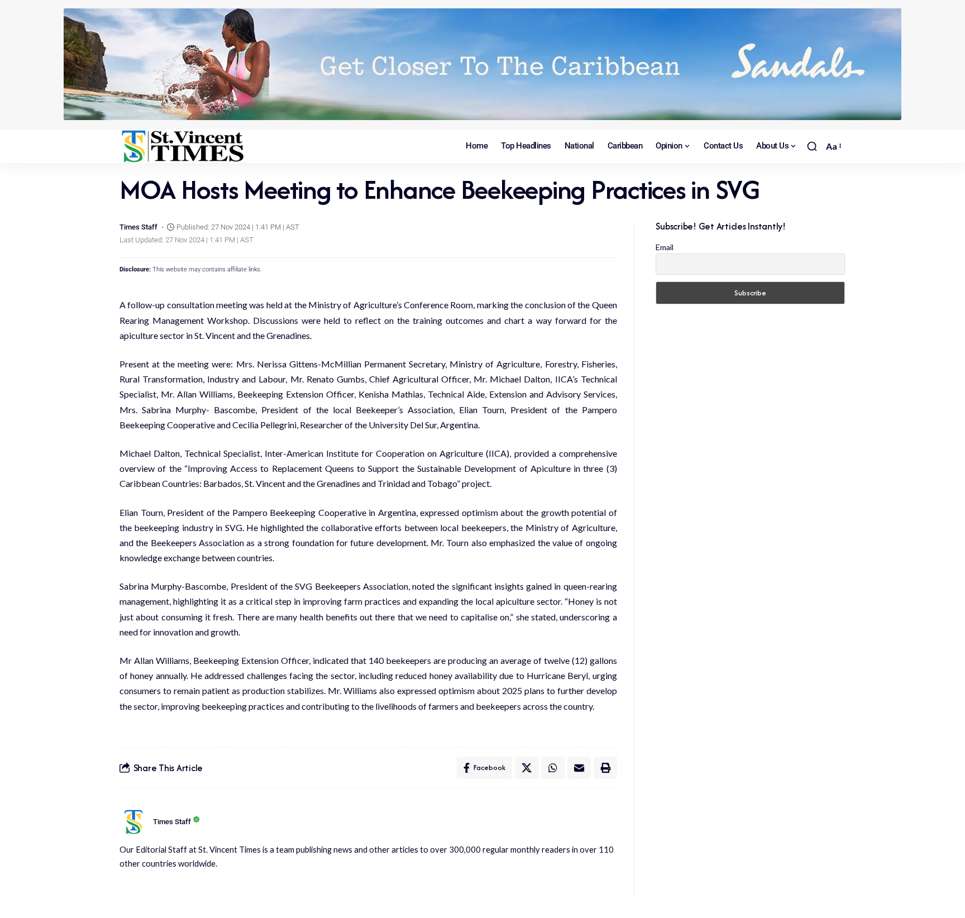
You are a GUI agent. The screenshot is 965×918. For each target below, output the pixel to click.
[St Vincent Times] (184, 146)
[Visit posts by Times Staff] (133, 822)
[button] (812, 146)
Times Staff (138, 227)
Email (664, 247)
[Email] (579, 768)
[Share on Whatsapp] (553, 768)
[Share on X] (526, 768)
